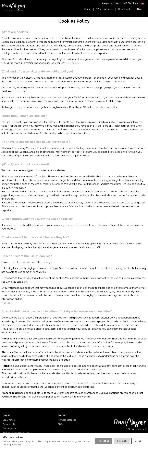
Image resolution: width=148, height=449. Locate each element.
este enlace (73, 62)
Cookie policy (9, 428)
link (27, 332)
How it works (124, 9)
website (6, 302)
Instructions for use (67, 420)
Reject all (121, 441)
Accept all (104, 441)
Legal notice (9, 420)
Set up (138, 441)
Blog (139, 9)
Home (87, 9)
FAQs (60, 424)
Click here (133, 3)
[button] (143, 3)
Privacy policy (10, 424)
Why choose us (104, 9)
